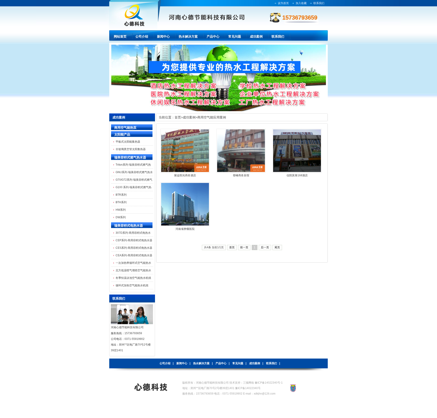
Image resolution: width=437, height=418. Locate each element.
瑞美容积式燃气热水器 (130, 157)
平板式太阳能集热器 (128, 141)
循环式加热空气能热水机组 (132, 285)
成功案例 (189, 117)
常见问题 (237, 363)
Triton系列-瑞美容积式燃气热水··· (133, 165)
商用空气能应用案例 (211, 117)
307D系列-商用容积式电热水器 (133, 233)
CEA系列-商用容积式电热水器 (134, 255)
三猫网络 (248, 382)
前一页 (244, 247)
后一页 (265, 247)
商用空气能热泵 (125, 127)
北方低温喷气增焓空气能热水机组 (133, 271)
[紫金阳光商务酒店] (185, 171)
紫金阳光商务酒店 (185, 175)
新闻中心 (181, 363)
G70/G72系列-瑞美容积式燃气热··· (134, 180)
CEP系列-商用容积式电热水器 (134, 240)
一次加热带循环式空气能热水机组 (133, 264)
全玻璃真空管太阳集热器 (131, 149)
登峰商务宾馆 (241, 175)
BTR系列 (121, 194)
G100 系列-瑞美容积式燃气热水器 (133, 188)
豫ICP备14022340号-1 (269, 382)
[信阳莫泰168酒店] (297, 171)
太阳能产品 (122, 134)
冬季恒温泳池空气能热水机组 (133, 278)
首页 (178, 117)
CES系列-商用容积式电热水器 (134, 247)
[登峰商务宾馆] (241, 171)
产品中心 (221, 363)
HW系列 (121, 209)
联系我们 (318, 3)
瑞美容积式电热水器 (128, 225)
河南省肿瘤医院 (185, 229)
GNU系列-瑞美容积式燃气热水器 (134, 173)
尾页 (277, 247)
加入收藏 (301, 3)
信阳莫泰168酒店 (297, 175)
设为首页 (283, 3)
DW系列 (121, 217)
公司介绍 (165, 363)
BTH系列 (121, 202)
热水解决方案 (201, 363)
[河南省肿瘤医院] (185, 225)
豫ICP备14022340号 (248, 388)
